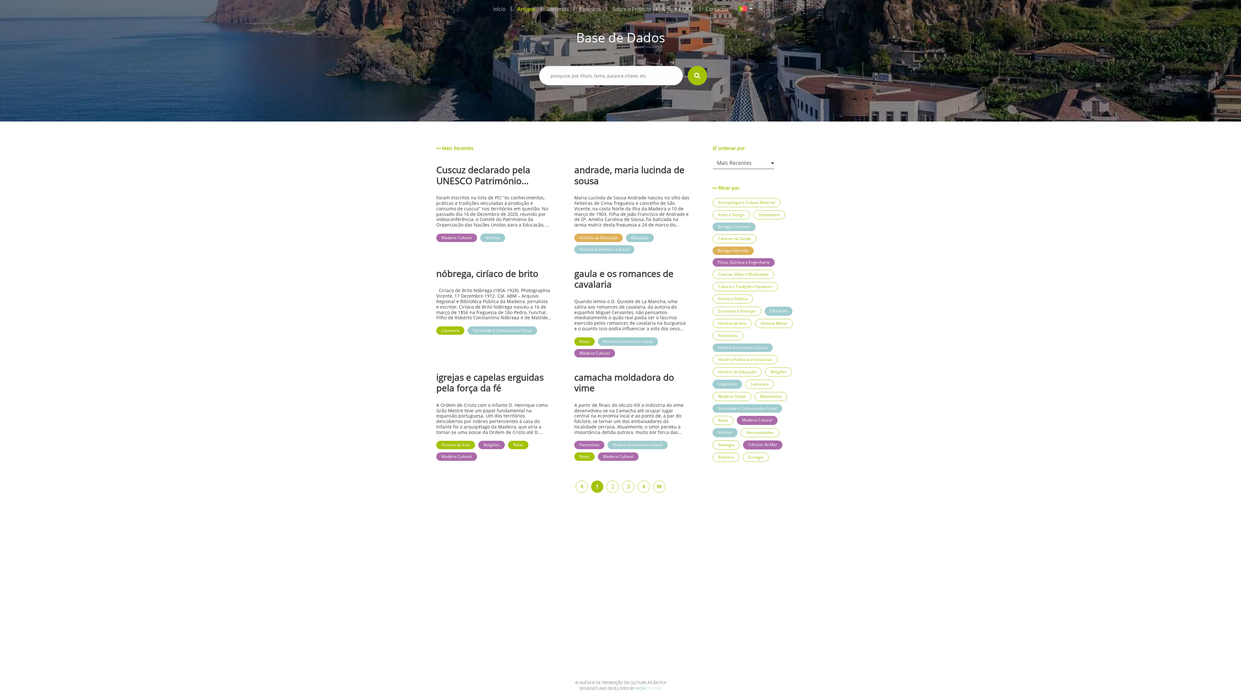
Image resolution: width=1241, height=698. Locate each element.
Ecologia (755, 457)
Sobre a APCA (678, 9)
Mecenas (557, 9)
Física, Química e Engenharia (743, 262)
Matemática (771, 396)
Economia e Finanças (737, 311)
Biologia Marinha (733, 250)
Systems (649, 688)
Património (728, 335)
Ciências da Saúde (734, 238)
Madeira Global (732, 396)
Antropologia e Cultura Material (746, 202)
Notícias (725, 432)
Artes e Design (731, 214)
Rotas (723, 420)
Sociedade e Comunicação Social (747, 408)
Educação (778, 310)
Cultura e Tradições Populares (745, 286)
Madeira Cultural (757, 420)
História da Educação (737, 372)
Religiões (778, 372)
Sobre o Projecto (631, 9)
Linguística (727, 383)
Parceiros (590, 9)
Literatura (760, 384)
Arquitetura (769, 214)
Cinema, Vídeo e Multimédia (743, 274)
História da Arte (732, 323)
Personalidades (760, 432)
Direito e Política (733, 298)
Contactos (717, 9)
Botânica (726, 457)
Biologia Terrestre (734, 226)
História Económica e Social (743, 347)
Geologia (726, 445)
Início (499, 9)
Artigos (526, 9)
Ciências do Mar (762, 444)
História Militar (774, 323)
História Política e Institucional (745, 359)
